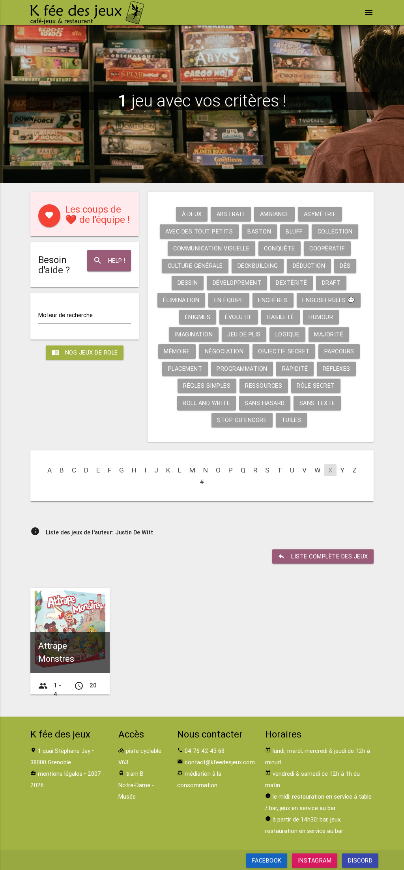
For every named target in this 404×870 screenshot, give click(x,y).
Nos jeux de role (85, 352)
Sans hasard (265, 403)
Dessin (188, 282)
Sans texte (317, 403)
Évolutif (238, 317)
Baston (259, 231)
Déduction (309, 265)
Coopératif (327, 248)
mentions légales (60, 773)
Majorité (328, 334)
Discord (360, 860)
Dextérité (291, 282)
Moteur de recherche (65, 315)
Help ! (109, 260)
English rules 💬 (328, 300)
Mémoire (177, 351)
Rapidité (295, 368)
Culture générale (195, 265)
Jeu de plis (244, 334)
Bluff (294, 231)
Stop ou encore (242, 420)
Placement (185, 368)
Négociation (224, 351)
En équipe (229, 300)
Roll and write (206, 403)
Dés (345, 265)
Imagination (194, 334)
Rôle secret (316, 385)
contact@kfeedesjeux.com (220, 762)
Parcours (339, 351)
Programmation (242, 368)
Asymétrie (320, 214)
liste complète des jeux (323, 556)
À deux (192, 214)
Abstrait (231, 214)
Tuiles (291, 420)
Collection (335, 231)
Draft (331, 282)
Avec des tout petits (199, 231)
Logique (287, 334)
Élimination (181, 300)
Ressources (263, 385)
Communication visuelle (211, 248)
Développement (237, 282)
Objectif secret (284, 351)
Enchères (273, 300)
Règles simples (206, 385)
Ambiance (274, 214)
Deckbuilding (258, 265)
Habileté (280, 317)
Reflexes (336, 368)
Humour (321, 317)
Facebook (267, 860)
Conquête (279, 248)
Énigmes (198, 317)
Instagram (315, 860)
